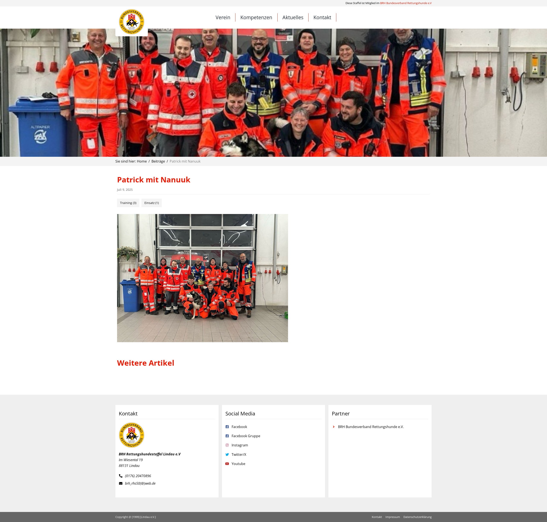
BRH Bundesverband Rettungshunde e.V (406, 3)
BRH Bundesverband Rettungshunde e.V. (371, 426)
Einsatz (151, 203)
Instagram (240, 445)
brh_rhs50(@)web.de (140, 483)
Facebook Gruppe (246, 436)
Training (128, 203)
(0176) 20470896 (138, 476)
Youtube (238, 463)
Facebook (239, 426)
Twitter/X (239, 454)
